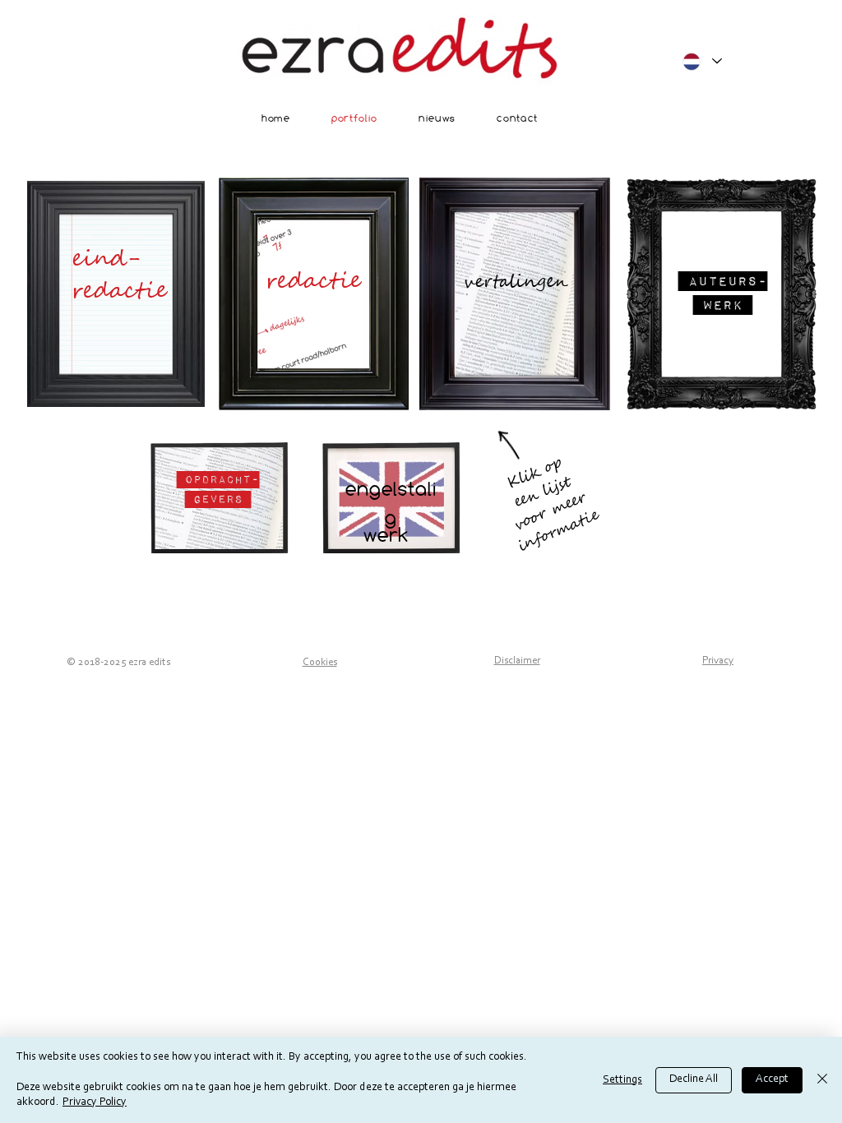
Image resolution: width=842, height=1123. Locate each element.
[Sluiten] (822, 1080)
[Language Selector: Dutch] (701, 61)
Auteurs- (727, 281)
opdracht (218, 479)
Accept (772, 1079)
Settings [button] (622, 1080)
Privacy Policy (94, 1102)
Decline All (693, 1079)
